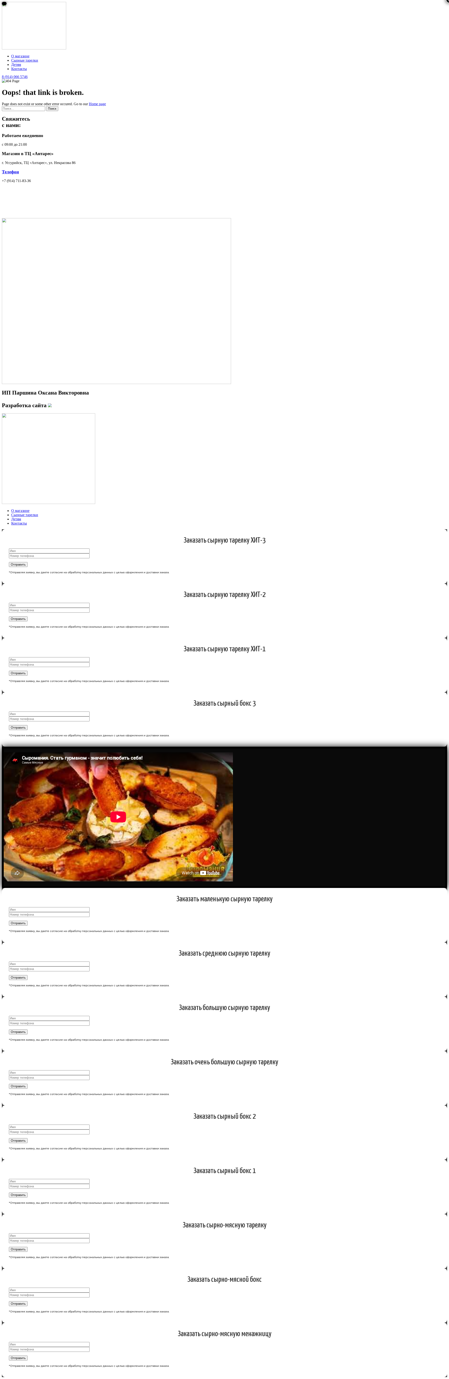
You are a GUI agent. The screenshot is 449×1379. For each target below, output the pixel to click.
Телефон (10, 171)
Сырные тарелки (24, 60)
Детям (16, 65)
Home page (97, 104)
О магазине (20, 56)
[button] (15, 77)
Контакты (19, 69)
